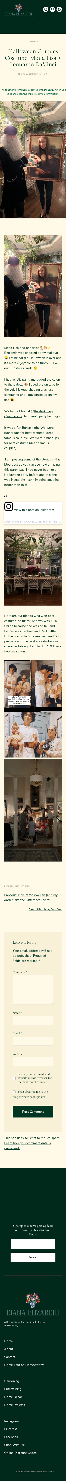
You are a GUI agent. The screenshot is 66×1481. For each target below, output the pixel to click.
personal (26, 886)
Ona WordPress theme (43, 1471)
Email (17, 1033)
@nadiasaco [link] (13, 416)
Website (18, 1054)
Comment (20, 972)
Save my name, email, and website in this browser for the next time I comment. (35, 1078)
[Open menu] (33, 24)
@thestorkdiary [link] (42, 411)
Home (8, 1341)
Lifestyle (33, 42)
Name (17, 1013)
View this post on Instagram (33, 510)
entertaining (11, 886)
